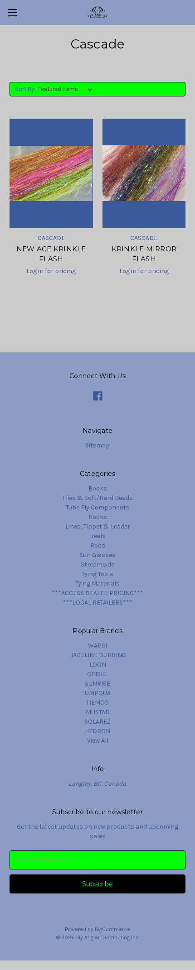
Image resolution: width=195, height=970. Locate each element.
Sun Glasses (97, 555)
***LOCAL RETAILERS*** (97, 602)
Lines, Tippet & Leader (97, 526)
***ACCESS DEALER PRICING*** (97, 593)
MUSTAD (98, 712)
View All (97, 740)
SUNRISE (97, 683)
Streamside (97, 564)
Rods (97, 545)
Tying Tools (97, 574)
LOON (97, 664)
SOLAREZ (97, 721)
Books (97, 488)
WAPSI (97, 645)
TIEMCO (97, 702)
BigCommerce (112, 929)
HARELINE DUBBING (97, 655)
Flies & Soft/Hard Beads (97, 498)
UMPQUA (98, 693)
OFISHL (97, 674)
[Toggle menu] (12, 12)
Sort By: (25, 89)
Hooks (97, 517)
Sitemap (97, 445)
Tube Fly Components (98, 507)
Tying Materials (97, 583)
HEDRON (97, 731)
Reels (98, 536)
